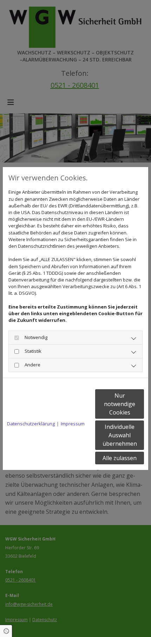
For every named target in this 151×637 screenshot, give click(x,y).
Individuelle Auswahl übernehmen (120, 435)
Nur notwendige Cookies (119, 404)
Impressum (73, 423)
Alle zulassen (120, 458)
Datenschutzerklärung (31, 423)
